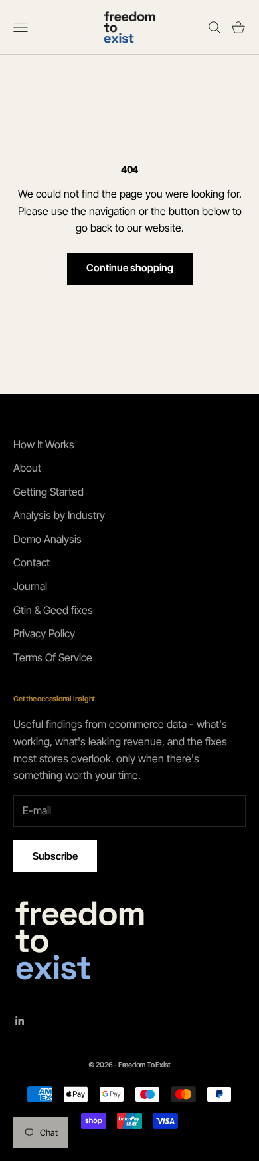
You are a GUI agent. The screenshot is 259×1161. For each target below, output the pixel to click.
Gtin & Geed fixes (53, 610)
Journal (30, 586)
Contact (31, 562)
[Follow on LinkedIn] (20, 1020)
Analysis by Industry (59, 515)
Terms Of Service (52, 657)
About (27, 467)
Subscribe (55, 856)
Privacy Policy (44, 633)
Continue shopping (129, 267)
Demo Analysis (47, 539)
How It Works (43, 444)
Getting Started (48, 491)
